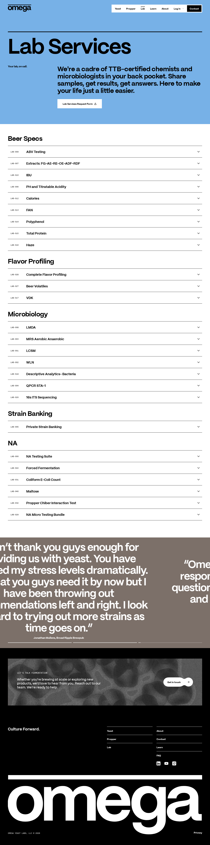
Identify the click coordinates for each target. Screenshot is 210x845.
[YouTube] (166, 763)
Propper (131, 8)
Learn (153, 8)
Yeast (118, 8)
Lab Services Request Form (78, 104)
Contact (194, 8)
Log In (177, 8)
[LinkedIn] (158, 763)
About (165, 8)
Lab (143, 8)
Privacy (198, 832)
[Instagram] (174, 763)
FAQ (159, 755)
